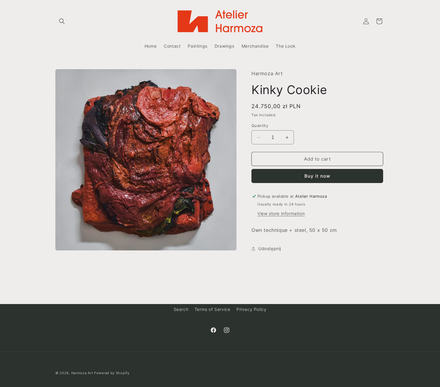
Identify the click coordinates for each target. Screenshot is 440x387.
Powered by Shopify (112, 373)
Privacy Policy (251, 309)
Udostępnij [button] (269, 248)
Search (181, 309)
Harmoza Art (82, 373)
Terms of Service (212, 309)
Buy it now (317, 176)
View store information (281, 213)
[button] (62, 21)
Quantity (259, 125)
